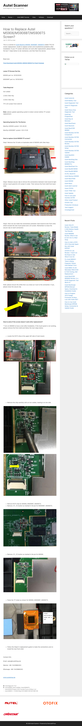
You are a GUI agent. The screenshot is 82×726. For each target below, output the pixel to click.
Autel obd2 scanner (71, 186)
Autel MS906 (8, 687)
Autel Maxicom (69, 126)
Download (50, 17)
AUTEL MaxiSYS (70, 174)
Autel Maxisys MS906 (72, 176)
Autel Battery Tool (70, 100)
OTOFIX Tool (69, 202)
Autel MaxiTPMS (70, 178)
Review (10, 17)
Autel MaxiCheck (70, 123)
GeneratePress (51, 723)
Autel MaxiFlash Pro (71, 166)
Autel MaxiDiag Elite (71, 159)
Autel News (68, 183)
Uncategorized (69, 210)
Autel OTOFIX (69, 188)
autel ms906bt (16, 687)
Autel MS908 (69, 181)
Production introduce (71, 205)
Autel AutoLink (69, 98)
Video (34, 17)
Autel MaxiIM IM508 (71, 169)
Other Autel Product (71, 200)
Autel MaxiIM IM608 (71, 171)
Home (3, 17)
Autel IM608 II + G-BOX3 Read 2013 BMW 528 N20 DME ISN (21, 691)
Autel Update (69, 193)
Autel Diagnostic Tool (10, 685)
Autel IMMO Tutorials (23, 17)
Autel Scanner (15, 5)
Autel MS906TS (25, 687)
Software (41, 17)
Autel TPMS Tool (70, 191)
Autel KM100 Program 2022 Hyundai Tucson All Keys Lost (20, 689)
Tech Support (69, 207)
